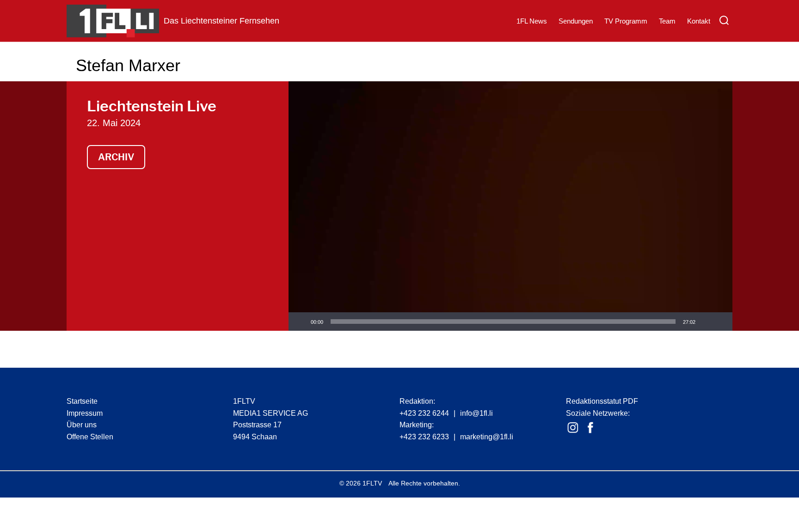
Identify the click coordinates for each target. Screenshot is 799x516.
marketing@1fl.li (486, 437)
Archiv (116, 157)
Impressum (85, 413)
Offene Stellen (90, 437)
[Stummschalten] (705, 321)
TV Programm (625, 21)
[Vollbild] (720, 321)
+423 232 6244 (424, 413)
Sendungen (576, 21)
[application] (510, 206)
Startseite (82, 401)
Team (667, 21)
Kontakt (698, 21)
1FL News (531, 21)
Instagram (573, 428)
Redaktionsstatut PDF (602, 401)
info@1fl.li (476, 413)
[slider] (503, 321)
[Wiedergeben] (300, 321)
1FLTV (372, 483)
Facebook (590, 428)
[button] (510, 206)
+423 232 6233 (424, 437)
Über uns (82, 425)
